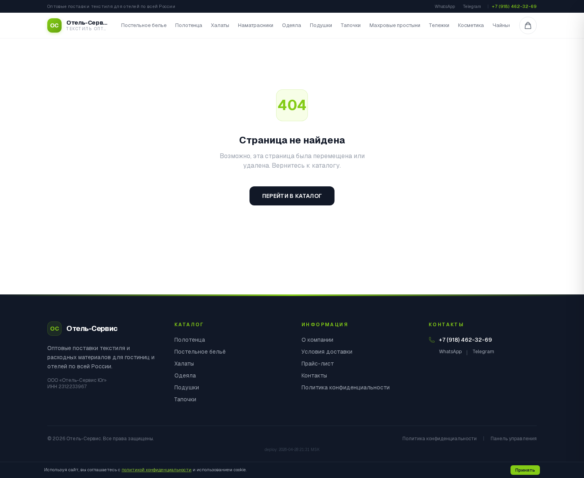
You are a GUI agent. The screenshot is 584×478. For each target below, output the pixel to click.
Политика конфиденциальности (346, 387)
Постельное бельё (200, 351)
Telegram (472, 6)
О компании (317, 339)
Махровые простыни (394, 25)
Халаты (220, 25)
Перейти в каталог (292, 195)
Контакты (314, 375)
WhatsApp (445, 6)
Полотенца (188, 25)
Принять (525, 470)
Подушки (321, 25)
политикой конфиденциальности (156, 469)
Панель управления (514, 438)
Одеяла (291, 25)
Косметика (471, 25)
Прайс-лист (318, 363)
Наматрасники (255, 25)
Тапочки (351, 25)
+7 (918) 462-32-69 (514, 6)
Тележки (439, 25)
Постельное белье (143, 25)
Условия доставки (327, 351)
